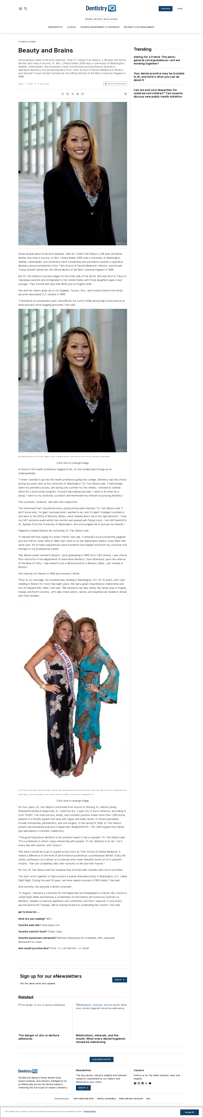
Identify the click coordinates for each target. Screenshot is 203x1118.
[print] (125, 94)
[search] (26, 9)
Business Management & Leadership (100, 27)
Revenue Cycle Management (139, 27)
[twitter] (72, 94)
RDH (148, 1099)
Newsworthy (55, 27)
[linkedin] (67, 94)
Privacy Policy (90, 1111)
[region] (101, 1112)
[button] (20, 9)
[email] (82, 94)
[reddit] (77, 94)
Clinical (71, 27)
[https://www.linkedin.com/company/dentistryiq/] (142, 1083)
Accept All (189, 1112)
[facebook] (62, 94)
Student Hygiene (27, 42)
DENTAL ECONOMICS (106, 1099)
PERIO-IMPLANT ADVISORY (131, 1099)
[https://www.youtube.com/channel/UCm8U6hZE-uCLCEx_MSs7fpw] (150, 1083)
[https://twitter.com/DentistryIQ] (146, 1083)
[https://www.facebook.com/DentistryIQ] (135, 1083)
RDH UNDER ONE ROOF (84, 1099)
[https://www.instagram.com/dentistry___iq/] (138, 1083)
